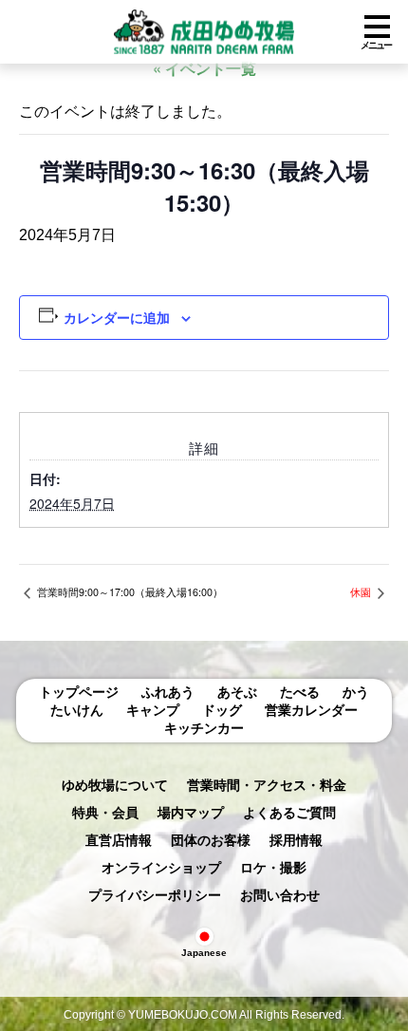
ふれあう (168, 692)
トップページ (79, 692)
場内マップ (191, 812)
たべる (300, 692)
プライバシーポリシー (154, 895)
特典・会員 (105, 812)
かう (356, 692)
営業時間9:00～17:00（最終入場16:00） (128, 592)
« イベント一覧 (204, 68)
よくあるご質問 (289, 812)
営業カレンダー (311, 710)
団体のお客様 (210, 840)
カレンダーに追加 (117, 317)
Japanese (204, 952)
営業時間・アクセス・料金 (266, 785)
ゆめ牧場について (115, 785)
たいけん (76, 710)
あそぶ (237, 692)
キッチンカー (204, 728)
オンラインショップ (161, 867)
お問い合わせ (280, 895)
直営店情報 (118, 840)
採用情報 (296, 840)
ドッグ (222, 710)
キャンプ (152, 710)
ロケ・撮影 (273, 867)
